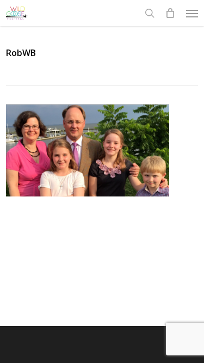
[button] (192, 13)
